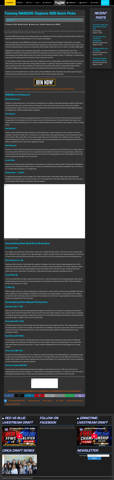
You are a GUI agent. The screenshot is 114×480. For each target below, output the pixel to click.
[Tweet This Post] (19, 395)
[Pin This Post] (39, 395)
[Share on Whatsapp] (70, 395)
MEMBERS (10, 2)
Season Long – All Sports (38, 24)
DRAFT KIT (29, 2)
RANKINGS (20, 2)
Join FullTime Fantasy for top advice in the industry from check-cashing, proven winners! (44, 89)
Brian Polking (24, 24)
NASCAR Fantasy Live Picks (75, 400)
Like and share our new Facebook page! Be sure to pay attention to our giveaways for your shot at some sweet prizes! (44, 391)
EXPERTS (84, 2)
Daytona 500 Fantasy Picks (17, 400)
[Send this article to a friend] (50, 395)
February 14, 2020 (12, 24)
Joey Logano (59, 400)
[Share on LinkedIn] (29, 395)
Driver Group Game (33, 400)
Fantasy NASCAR (47, 400)
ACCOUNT (95, 2)
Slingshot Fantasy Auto (12, 404)
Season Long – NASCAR (53, 24)
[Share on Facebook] (9, 395)
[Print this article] (60, 395)
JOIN (105, 2)
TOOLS (37, 2)
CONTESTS (48, 2)
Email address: (83, 455)
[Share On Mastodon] (80, 395)
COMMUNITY (72, 2)
